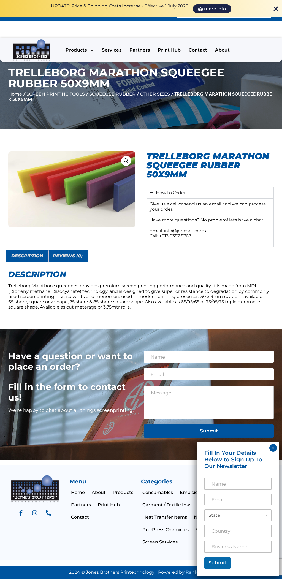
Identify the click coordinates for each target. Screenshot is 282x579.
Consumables (157, 492)
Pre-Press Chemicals (165, 529)
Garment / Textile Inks (166, 504)
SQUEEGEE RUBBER (112, 94)
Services (111, 50)
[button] (126, 161)
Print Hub (169, 50)
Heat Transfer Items (164, 517)
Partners (139, 50)
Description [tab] (27, 255)
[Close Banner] (276, 9)
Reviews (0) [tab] (68, 255)
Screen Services (160, 542)
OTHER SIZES (155, 94)
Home (15, 94)
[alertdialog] (141, 8)
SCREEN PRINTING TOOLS (55, 94)
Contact (198, 50)
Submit (209, 431)
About (222, 50)
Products (76, 50)
